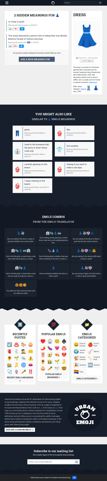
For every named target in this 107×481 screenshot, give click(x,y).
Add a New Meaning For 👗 (37, 59)
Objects (83, 89)
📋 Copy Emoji (87, 61)
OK (74, 478)
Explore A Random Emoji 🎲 (20, 429)
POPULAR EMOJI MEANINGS (53, 376)
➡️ (76, 461)
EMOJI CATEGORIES (86, 378)
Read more (93, 82)
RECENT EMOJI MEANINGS (20, 377)
